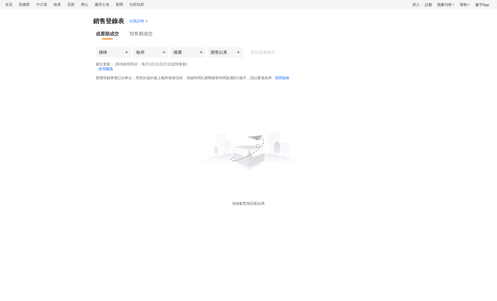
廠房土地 (102, 4)
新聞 (119, 4)
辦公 (84, 4)
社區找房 (136, 4)
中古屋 (41, 4)
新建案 (24, 4)
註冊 (428, 5)
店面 (71, 4)
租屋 (57, 4)
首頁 (8, 4)
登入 (416, 5)
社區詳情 (136, 21)
